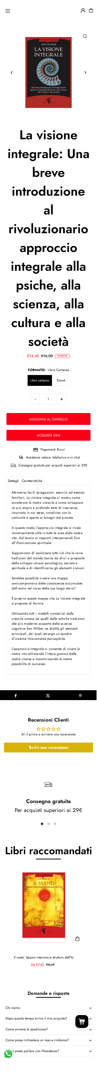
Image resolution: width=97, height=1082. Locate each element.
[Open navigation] (12, 10)
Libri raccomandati (48, 850)
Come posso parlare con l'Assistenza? (32, 1050)
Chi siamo (12, 1007)
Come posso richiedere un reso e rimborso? (37, 1040)
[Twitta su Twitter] (48, 695)
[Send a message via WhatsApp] (8, 1054)
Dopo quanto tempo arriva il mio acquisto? (36, 1018)
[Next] (85, 72)
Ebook (61, 380)
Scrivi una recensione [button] (48, 747)
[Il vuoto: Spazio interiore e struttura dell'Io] (43, 905)
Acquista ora (48, 435)
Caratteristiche (32, 480)
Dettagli (13, 480)
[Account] (83, 10)
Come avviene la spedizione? (26, 1029)
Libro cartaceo (39, 380)
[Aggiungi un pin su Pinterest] (80, 695)
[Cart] (91, 10)
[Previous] (12, 72)
